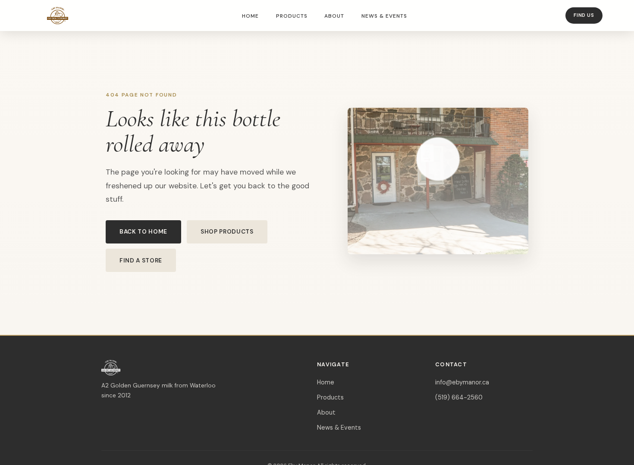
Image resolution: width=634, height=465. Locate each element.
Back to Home (143, 231)
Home (250, 15)
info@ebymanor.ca (462, 382)
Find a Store (140, 260)
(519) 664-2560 (459, 397)
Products (292, 15)
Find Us (584, 15)
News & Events (384, 15)
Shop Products (227, 231)
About (334, 15)
